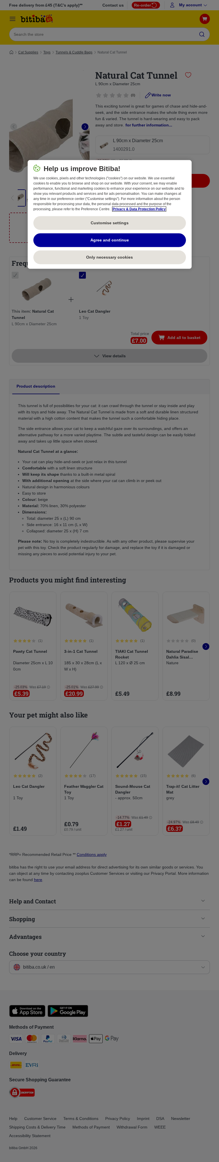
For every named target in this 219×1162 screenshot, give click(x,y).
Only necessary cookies (109, 257)
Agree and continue (109, 240)
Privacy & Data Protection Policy (139, 209)
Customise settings (110, 223)
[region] (110, 214)
